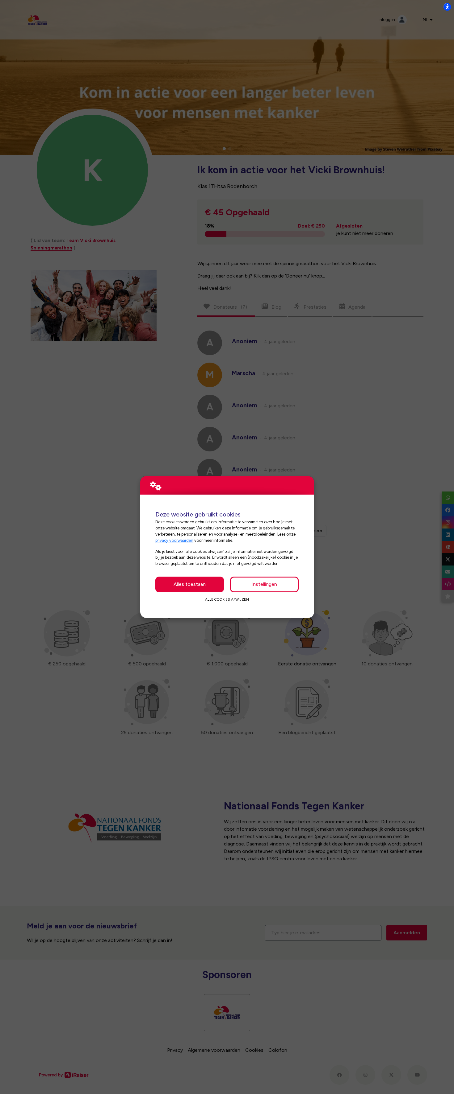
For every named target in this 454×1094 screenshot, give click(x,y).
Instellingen (264, 584)
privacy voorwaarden (174, 540)
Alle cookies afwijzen (227, 599)
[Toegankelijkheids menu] (447, 6)
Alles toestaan (190, 584)
